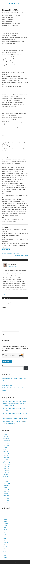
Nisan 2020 (6, 468)
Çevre (4, 514)
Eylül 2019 (5, 482)
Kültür (4, 533)
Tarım (4, 553)
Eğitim (5, 519)
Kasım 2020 (6, 455)
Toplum (22, 12)
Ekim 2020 (6, 457)
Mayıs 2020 (6, 466)
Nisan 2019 (6, 491)
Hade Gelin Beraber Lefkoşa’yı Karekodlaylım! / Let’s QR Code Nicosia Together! (15, 403)
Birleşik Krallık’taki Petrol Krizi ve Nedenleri (12, 388)
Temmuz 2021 (6, 440)
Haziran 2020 (6, 464)
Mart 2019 (5, 493)
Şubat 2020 (6, 472)
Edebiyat (4, 249)
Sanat (4, 540)
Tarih (4, 552)
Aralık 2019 (6, 476)
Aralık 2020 (6, 453)
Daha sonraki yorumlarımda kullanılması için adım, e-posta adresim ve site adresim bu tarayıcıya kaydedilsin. (15, 348)
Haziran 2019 (6, 487)
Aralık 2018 (6, 499)
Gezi (4, 527)
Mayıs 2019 (6, 489)
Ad (3, 328)
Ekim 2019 (5, 480)
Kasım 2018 (6, 500)
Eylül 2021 (5, 436)
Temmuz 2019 (6, 485)
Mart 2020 (6, 470)
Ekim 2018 (5, 502)
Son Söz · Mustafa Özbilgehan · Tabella (12, 418)
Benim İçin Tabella (6, 383)
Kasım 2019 (6, 478)
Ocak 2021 (6, 451)
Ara (2, 365)
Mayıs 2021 (6, 444)
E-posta (4, 334)
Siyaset (5, 546)
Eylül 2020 (6, 459)
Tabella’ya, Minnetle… (7, 385)
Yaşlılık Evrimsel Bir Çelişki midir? (10, 253)
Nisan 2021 (6, 445)
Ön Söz (25, 418)
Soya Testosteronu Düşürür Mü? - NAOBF (13, 421)
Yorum (4, 307)
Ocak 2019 (6, 497)
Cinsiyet (5, 516)
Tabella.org (15, 3)
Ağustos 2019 (6, 483)
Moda (4, 536)
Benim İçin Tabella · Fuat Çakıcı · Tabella (12, 401)
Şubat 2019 (6, 495)
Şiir (19, 12)
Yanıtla (4, 294)
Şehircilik (5, 542)
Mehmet (14, 12)
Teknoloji (5, 555)
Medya (5, 534)
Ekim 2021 (5, 434)
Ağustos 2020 (6, 461)
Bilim (4, 512)
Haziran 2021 (6, 442)
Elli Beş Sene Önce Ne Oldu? (21, 255)
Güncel (5, 529)
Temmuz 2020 (6, 463)
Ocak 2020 (6, 474)
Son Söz (4, 390)
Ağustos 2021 (6, 438)
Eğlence (5, 521)
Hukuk (5, 531)
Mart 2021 (5, 447)
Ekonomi (5, 523)
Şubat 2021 (6, 449)
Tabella (5, 550)
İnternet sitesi (5, 340)
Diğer (4, 517)
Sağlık (4, 538)
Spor (4, 548)
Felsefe (5, 525)
